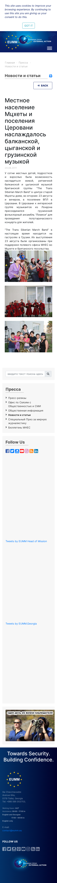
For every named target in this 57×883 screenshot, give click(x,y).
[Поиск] (48, 374)
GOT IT (28, 25)
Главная (10, 62)
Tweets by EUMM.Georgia (21, 623)
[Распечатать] (50, 76)
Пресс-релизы (17, 398)
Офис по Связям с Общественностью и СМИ (24, 404)
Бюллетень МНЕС (19, 427)
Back (44, 85)
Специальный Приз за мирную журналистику (27, 421)
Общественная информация (25, 410)
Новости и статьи (16, 66)
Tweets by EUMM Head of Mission (26, 541)
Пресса (24, 62)
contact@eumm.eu (12, 830)
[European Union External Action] (29, 863)
